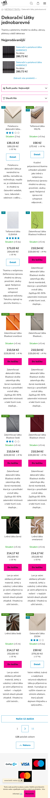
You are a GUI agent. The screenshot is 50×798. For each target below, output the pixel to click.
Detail (13, 157)
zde (21, 794)
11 (32, 728)
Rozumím (29, 793)
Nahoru (27, 745)
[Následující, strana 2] (25, 728)
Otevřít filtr (11, 98)
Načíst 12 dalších (25, 718)
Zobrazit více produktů (24, 78)
